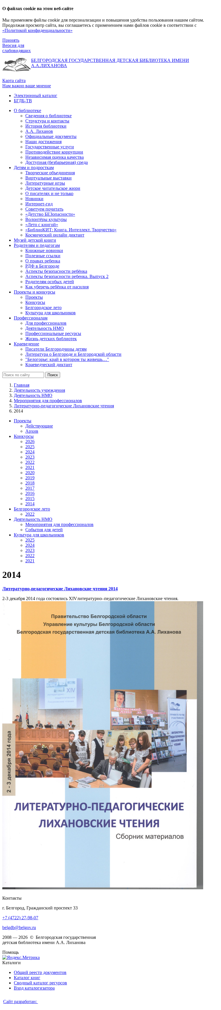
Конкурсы (24, 436)
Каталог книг (27, 977)
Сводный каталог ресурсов (40, 982)
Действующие (39, 425)
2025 (30, 446)
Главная (21, 385)
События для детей (44, 529)
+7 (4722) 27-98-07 (20, 917)
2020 (30, 472)
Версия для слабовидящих (16, 48)
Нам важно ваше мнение (26, 85)
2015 (30, 498)
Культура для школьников (39, 534)
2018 (30, 483)
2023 (30, 457)
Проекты (22, 420)
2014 (30, 503)
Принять (10, 40)
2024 (30, 451)
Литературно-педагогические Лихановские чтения (64, 405)
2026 (30, 441)
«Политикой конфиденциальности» (37, 30)
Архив (31, 431)
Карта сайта (14, 80)
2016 (30, 493)
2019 (30, 477)
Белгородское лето (32, 508)
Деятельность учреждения (39, 390)
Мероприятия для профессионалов (48, 400)
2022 (30, 462)
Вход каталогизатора (34, 988)
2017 (30, 488)
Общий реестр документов (40, 972)
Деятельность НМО (33, 395)
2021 (30, 467)
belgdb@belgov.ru (19, 927)
